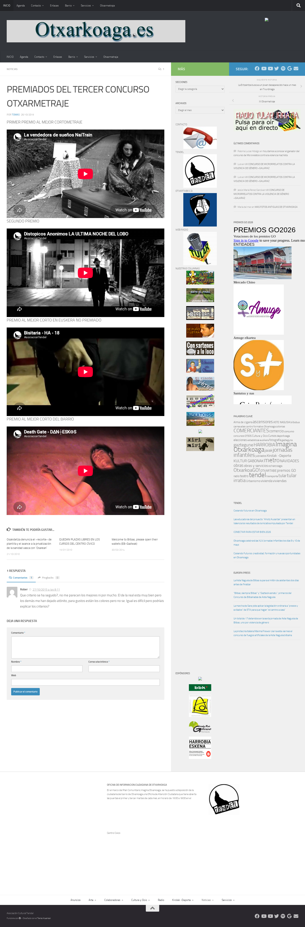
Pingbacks (50, 577)
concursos (239, 436)
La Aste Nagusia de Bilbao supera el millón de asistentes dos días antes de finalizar (266, 582)
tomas (16, 114)
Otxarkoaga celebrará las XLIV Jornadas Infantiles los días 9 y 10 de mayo (267, 542)
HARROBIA (264, 444)
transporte (272, 476)
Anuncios (76, 900)
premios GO (286, 470)
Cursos (272, 435)
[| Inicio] (96, 31)
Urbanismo (253, 481)
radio (237, 476)
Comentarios (22, 577)
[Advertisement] (188, 530)
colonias (280, 426)
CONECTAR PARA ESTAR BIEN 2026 (252, 532)
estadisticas (253, 440)
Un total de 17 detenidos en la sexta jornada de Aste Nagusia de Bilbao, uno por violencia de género (266, 620)
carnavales (240, 426)
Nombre (16, 661)
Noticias (12, 69)
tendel (257, 475)
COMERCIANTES (251, 431)
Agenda (21, 5)
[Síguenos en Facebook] (257, 68)
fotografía (275, 440)
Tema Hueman (44, 918)
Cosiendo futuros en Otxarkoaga (250, 510)
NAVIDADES (289, 461)
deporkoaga (283, 435)
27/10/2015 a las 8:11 (46, 589)
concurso (289, 431)
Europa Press (242, 572)
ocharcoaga (275, 466)
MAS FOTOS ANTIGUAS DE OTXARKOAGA (276, 207)
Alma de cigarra (243, 422)
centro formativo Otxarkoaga (261, 426)
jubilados (260, 455)
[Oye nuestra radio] (283, 68)
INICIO (6, 5)
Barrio (68, 5)
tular (282, 475)
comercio (276, 431)
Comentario (18, 632)
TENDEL (238, 503)
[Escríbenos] (296, 68)
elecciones (240, 440)
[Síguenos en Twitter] (276, 68)
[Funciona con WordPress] (20, 918)
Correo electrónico (99, 661)
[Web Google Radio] (289, 68)
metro (272, 460)
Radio (161, 900)
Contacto (36, 5)
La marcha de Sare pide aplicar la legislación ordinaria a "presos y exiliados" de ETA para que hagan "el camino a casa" (266, 607)
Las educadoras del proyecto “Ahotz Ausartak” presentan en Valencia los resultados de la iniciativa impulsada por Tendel (264, 521)
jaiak (268, 450)
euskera (264, 440)
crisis (248, 436)
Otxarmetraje (107, 5)
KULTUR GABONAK (249, 461)
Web (13, 675)
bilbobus (295, 422)
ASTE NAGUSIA (281, 422)
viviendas (279, 481)
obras (238, 465)
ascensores (263, 421)
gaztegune (243, 444)
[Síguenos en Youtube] (263, 68)
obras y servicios (256, 466)
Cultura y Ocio (260, 435)
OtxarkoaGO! (247, 470)
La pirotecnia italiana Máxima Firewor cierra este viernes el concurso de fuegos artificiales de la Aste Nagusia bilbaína (263, 633)
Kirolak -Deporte (279, 456)
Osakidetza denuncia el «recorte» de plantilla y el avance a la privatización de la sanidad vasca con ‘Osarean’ (29, 544)
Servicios (86, 5)
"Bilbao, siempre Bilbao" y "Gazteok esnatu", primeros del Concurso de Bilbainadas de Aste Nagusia (262, 595)
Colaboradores (112, 900)
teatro (244, 476)
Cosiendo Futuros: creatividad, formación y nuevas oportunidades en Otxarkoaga (267, 555)
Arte (91, 900)
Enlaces (54, 5)
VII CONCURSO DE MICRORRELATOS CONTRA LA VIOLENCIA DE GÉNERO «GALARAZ (261, 194)
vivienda (266, 481)
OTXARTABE (268, 471)
